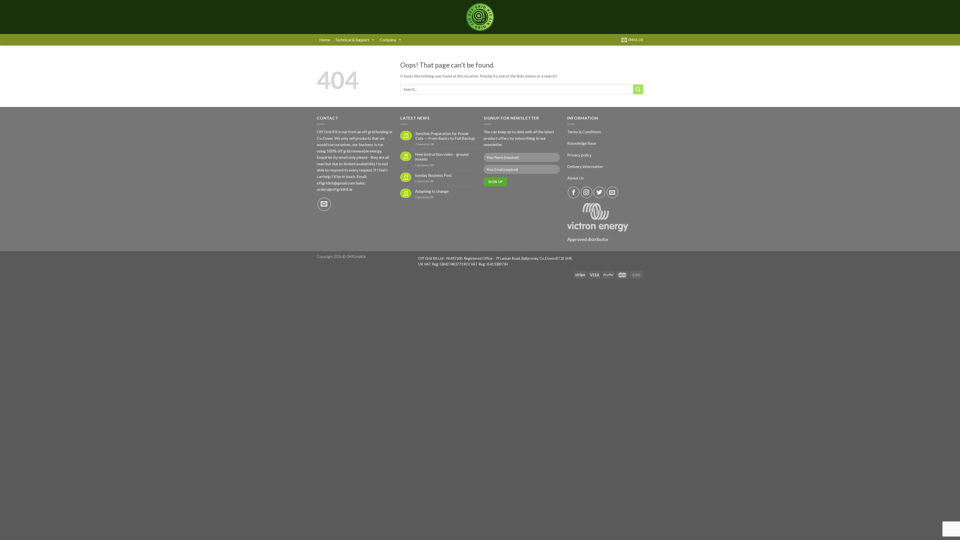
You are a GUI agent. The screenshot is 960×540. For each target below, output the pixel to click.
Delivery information (585, 166)
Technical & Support (352, 39)
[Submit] (638, 89)
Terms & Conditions (584, 131)
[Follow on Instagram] (586, 192)
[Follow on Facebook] (574, 192)
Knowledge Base (581, 143)
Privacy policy (579, 154)
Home (324, 39)
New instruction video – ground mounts (441, 156)
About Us (575, 178)
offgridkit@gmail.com (336, 182)
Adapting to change (431, 191)
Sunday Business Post (433, 175)
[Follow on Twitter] (599, 192)
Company (388, 39)
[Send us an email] (324, 204)
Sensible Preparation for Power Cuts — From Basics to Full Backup (445, 135)
